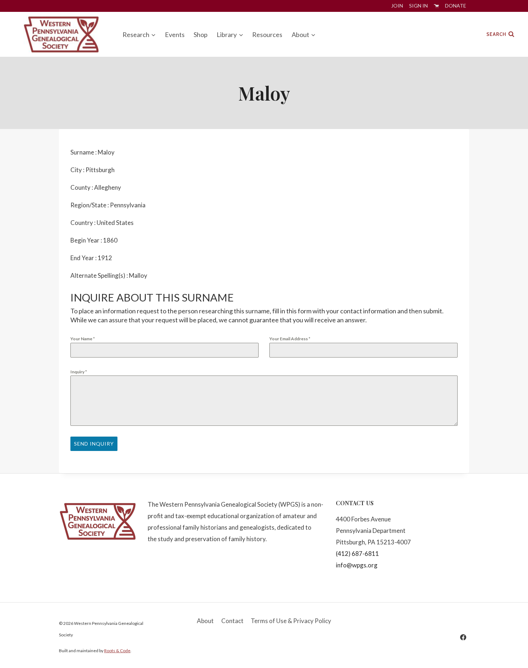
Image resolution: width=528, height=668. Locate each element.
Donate (455, 6)
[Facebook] (463, 637)
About (205, 621)
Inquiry (78, 371)
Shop (201, 34)
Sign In (418, 6)
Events (175, 34)
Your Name (82, 338)
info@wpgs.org (357, 565)
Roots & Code (117, 650)
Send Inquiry (94, 444)
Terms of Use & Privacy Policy (291, 621)
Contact (232, 621)
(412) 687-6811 (357, 553)
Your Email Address (289, 338)
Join (397, 6)
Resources (267, 34)
